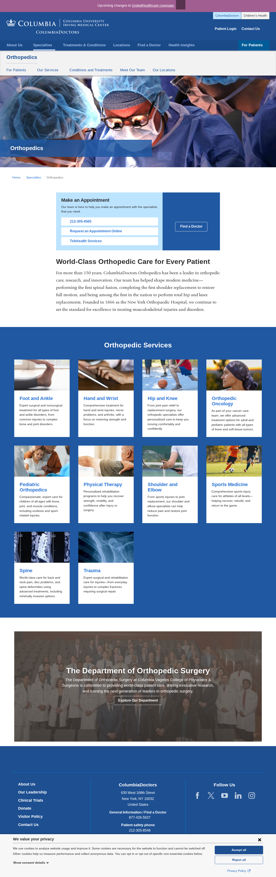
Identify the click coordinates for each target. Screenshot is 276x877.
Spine (42, 568)
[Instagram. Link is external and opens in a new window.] (251, 795)
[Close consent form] (259, 839)
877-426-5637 (140, 817)
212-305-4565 (80, 221)
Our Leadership (32, 792)
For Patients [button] (252, 45)
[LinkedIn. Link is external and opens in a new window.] (238, 795)
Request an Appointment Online (96, 231)
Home (16, 177)
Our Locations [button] (164, 70)
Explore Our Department (138, 700)
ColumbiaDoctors (227, 15)
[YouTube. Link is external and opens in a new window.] (224, 795)
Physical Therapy (106, 484)
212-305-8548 (140, 830)
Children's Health (255, 15)
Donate (24, 808)
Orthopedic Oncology (234, 398)
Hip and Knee (170, 398)
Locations (121, 45)
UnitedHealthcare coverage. (153, 5)
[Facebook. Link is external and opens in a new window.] (197, 795)
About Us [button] (14, 45)
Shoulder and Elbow (170, 484)
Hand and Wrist (106, 398)
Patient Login (226, 29)
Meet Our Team (132, 70)
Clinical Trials (30, 800)
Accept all (239, 850)
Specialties (33, 177)
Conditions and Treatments (91, 70)
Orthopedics (21, 57)
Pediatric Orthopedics (42, 484)
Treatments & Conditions (84, 45)
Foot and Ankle (42, 398)
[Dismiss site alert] (180, 4)
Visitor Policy (30, 816)
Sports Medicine (234, 484)
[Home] (57, 26)
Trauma (106, 568)
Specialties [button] (42, 45)
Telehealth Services (86, 241)
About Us (26, 784)
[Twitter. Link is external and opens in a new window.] (211, 795)
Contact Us (251, 29)
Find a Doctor (149, 45)
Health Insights (181, 45)
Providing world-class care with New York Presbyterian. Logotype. (167, 759)
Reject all (239, 860)
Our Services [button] (47, 70)
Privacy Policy (237, 870)
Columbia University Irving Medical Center (118, 759)
